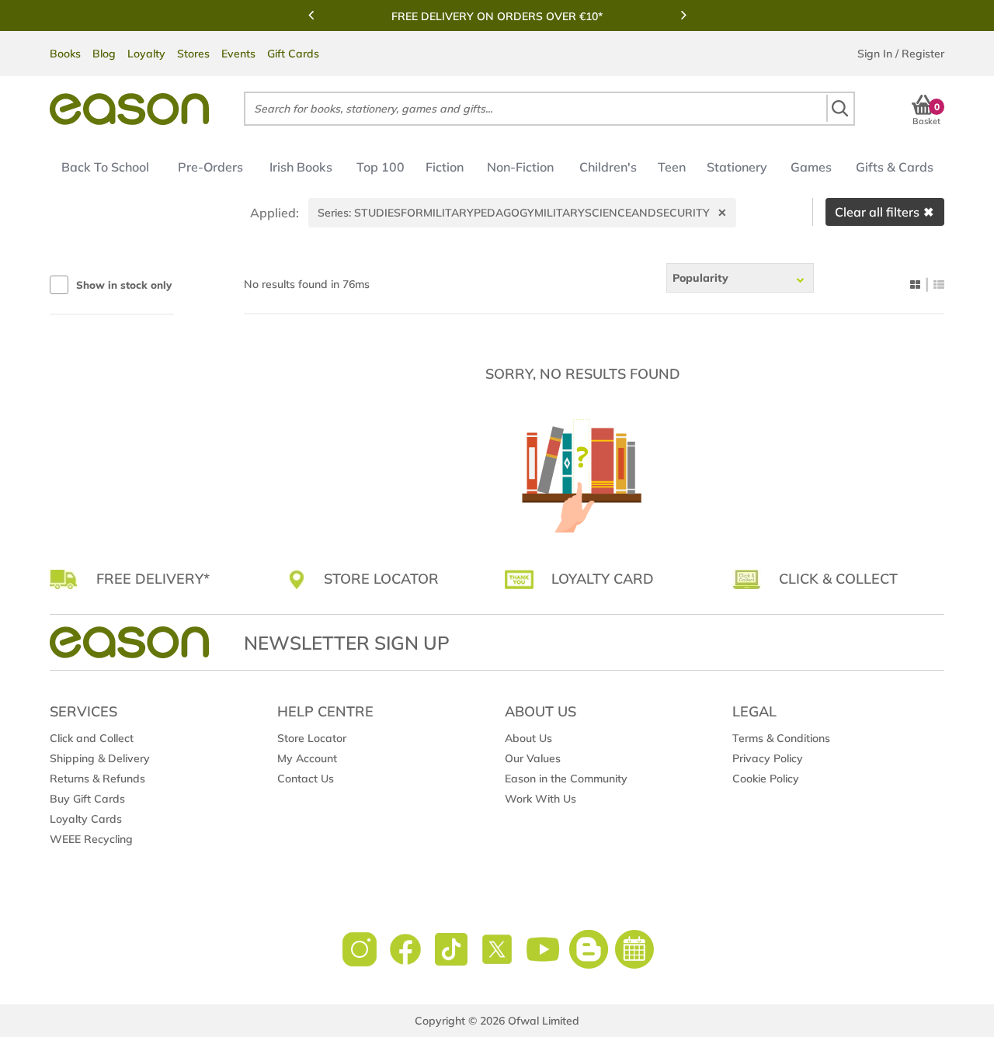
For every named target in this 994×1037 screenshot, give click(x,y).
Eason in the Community (566, 779)
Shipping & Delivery (100, 758)
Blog (104, 54)
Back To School (105, 167)
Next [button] (683, 15)
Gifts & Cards (894, 167)
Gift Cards (293, 54)
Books (65, 54)
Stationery (737, 167)
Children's (608, 167)
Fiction (445, 167)
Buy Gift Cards (87, 799)
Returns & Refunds (97, 779)
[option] (497, 16)
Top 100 (380, 167)
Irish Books (300, 167)
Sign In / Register (900, 54)
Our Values (533, 758)
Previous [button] (310, 15)
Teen (672, 167)
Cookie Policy (765, 779)
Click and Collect (92, 738)
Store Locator (311, 738)
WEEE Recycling (91, 839)
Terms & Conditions (781, 738)
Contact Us (305, 779)
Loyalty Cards (86, 819)
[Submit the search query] (839, 108)
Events (238, 54)
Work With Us (540, 799)
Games (811, 167)
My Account (307, 758)
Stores (193, 54)
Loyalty (146, 54)
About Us (528, 738)
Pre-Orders (210, 167)
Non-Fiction (520, 167)
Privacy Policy (767, 758)
